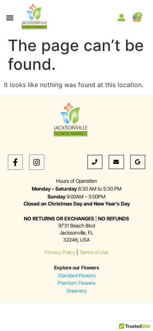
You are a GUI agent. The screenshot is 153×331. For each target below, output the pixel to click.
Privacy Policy (60, 252)
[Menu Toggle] (10, 18)
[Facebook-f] (15, 162)
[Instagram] (36, 162)
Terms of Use (93, 252)
